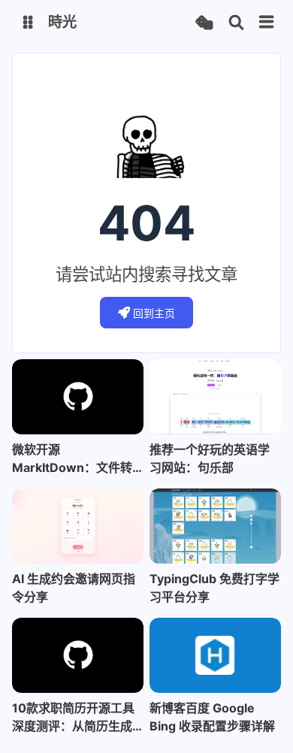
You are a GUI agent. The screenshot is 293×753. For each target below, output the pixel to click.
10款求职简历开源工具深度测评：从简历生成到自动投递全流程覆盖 (73, 717)
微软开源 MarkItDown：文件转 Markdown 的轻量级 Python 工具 (72, 459)
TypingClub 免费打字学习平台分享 (214, 587)
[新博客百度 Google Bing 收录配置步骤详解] (215, 655)
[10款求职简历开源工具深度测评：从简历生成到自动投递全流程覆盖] (77, 655)
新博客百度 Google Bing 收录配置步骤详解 (212, 716)
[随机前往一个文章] (204, 23)
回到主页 (154, 313)
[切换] (266, 22)
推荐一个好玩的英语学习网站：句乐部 (210, 458)
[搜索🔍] (236, 23)
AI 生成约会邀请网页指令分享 (73, 587)
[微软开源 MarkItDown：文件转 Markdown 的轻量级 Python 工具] (77, 396)
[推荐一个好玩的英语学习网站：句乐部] (215, 396)
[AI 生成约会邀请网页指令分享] (77, 526)
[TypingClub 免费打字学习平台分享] (215, 526)
